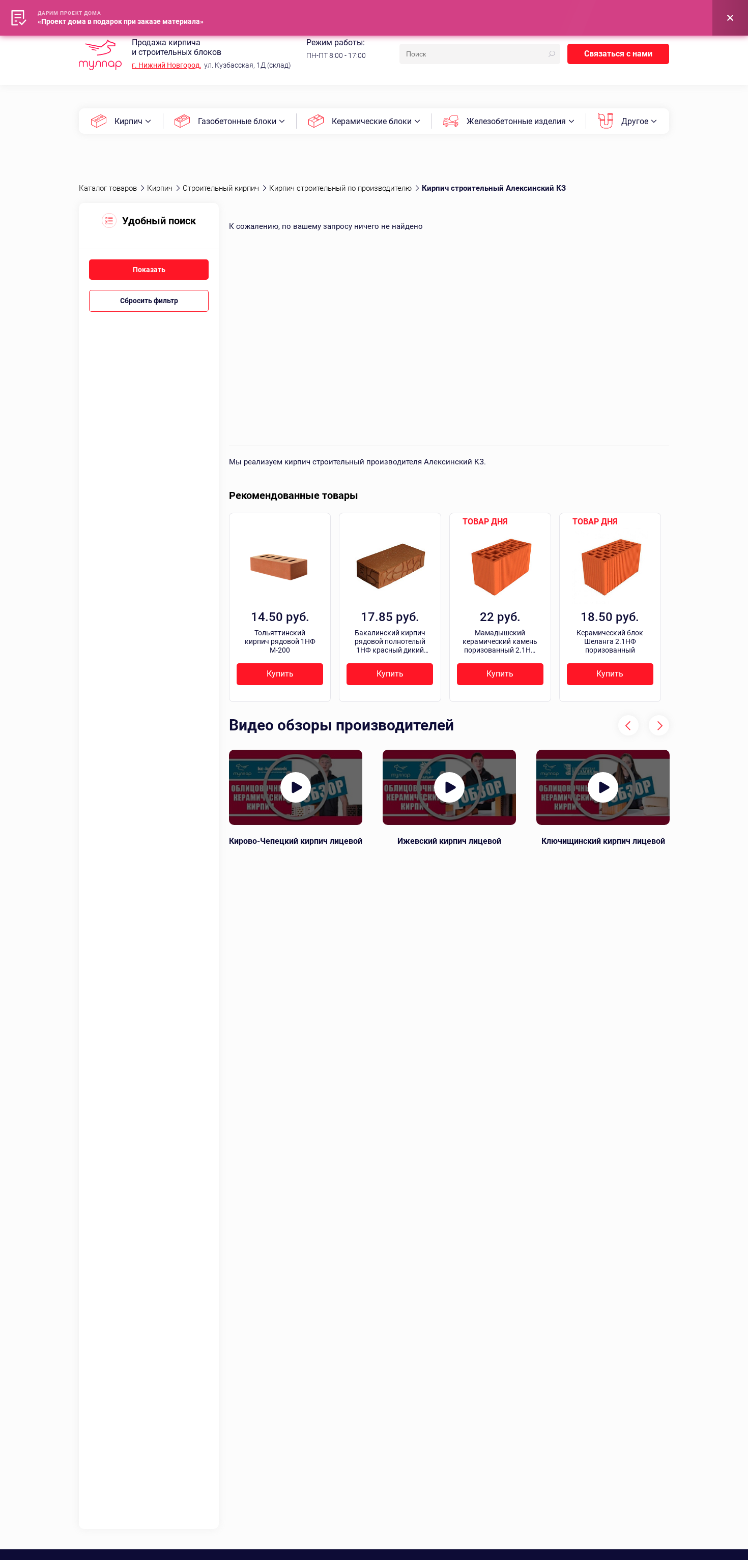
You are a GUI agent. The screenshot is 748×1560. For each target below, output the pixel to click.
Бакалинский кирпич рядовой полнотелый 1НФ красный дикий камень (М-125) (390, 641)
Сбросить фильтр (149, 301)
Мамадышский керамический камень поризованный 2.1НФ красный (500, 641)
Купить (280, 674)
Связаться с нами (618, 53)
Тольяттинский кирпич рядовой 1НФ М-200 (280, 641)
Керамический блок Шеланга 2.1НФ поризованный (610, 641)
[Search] (551, 54)
